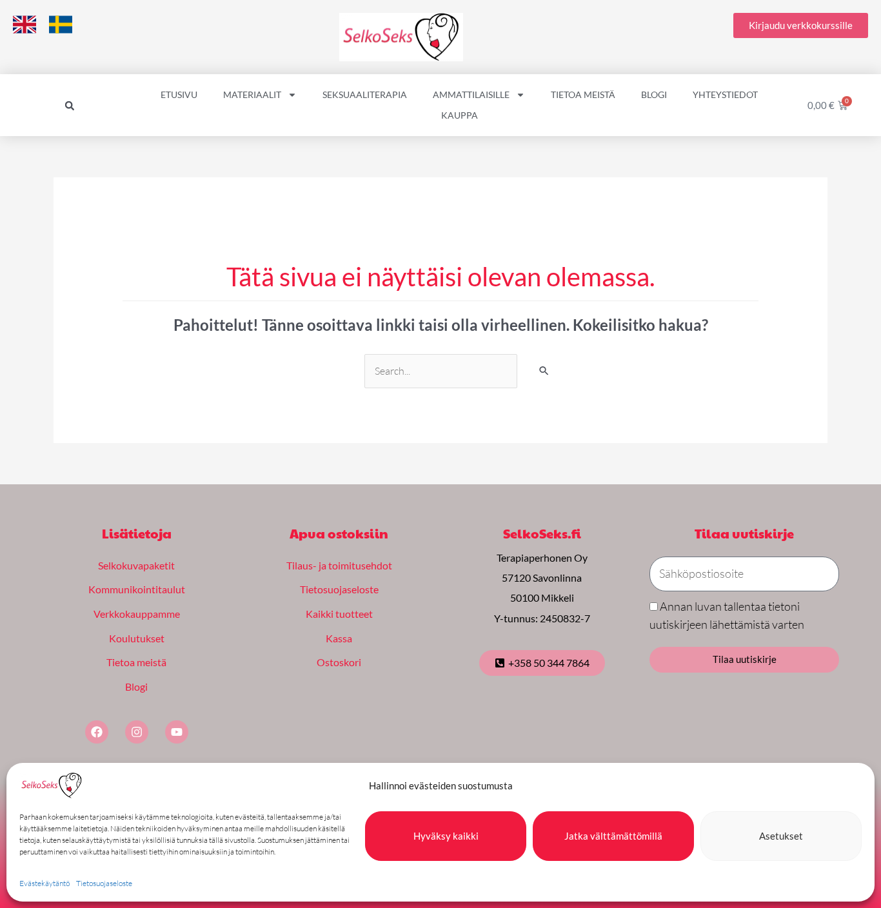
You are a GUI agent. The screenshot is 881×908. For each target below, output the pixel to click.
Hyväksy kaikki (446, 836)
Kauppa (459, 115)
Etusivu (179, 94)
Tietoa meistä (583, 94)
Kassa (339, 638)
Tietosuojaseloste (104, 883)
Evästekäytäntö (44, 883)
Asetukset (781, 836)
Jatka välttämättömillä (613, 836)
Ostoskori (339, 662)
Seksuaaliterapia (364, 94)
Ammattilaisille (471, 94)
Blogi (654, 94)
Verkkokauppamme (137, 613)
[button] (69, 105)
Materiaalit (252, 94)
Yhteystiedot (725, 94)
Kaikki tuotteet (339, 613)
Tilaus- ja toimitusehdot (339, 565)
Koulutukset (136, 638)
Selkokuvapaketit (136, 565)
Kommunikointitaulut (136, 589)
